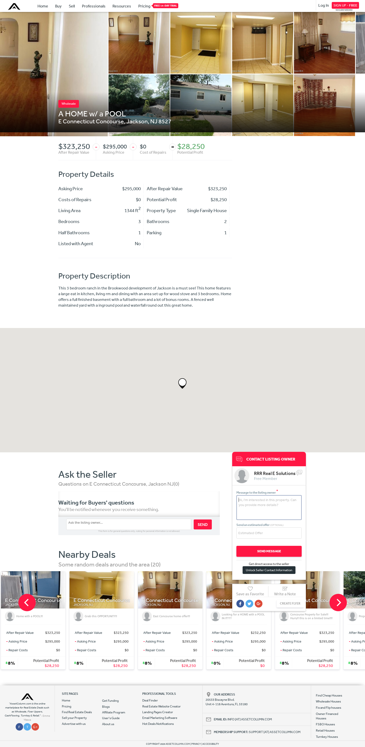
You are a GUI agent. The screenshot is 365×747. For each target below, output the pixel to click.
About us (108, 724)
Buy (58, 5)
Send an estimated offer (260, 525)
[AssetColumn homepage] (15, 6)
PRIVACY (196, 744)
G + (35, 727)
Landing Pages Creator (157, 712)
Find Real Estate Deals (77, 712)
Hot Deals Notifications (158, 724)
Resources (121, 5)
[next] (338, 602)
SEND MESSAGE (269, 551)
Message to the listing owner (257, 492)
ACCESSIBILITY (210, 744)
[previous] (27, 602)
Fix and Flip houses (328, 707)
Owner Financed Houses (327, 716)
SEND (203, 524)
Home (42, 5)
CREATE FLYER (290, 603)
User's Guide (111, 718)
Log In (323, 5)
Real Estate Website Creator (161, 706)
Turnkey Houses (327, 737)
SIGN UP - (345, 5)
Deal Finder (150, 700)
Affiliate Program (113, 712)
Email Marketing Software (159, 718)
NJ (153, 121)
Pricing (144, 5)
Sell (72, 5)
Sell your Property (74, 718)
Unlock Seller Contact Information (269, 570)
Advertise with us (74, 724)
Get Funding (110, 701)
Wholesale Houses (328, 701)
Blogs (106, 706)
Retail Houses (325, 730)
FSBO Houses (325, 724)
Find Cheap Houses (329, 695)
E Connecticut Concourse (91, 121)
